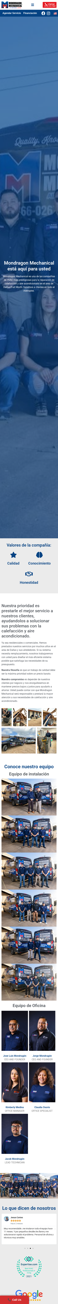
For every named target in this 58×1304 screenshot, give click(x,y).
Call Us (14, 1299)
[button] (2, 1229)
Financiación (30, 13)
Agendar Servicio (12, 13)
